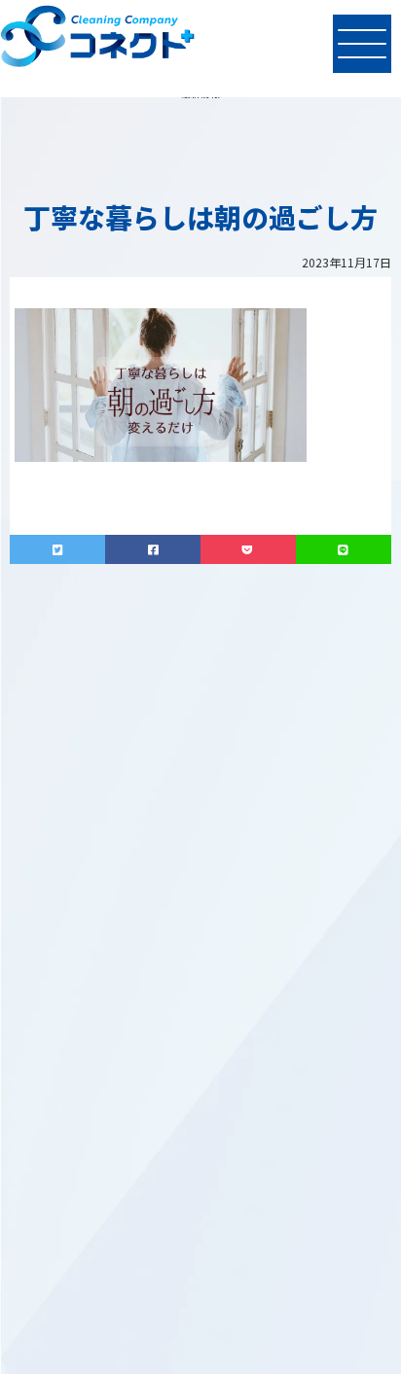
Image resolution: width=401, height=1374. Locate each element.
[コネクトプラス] (97, 39)
